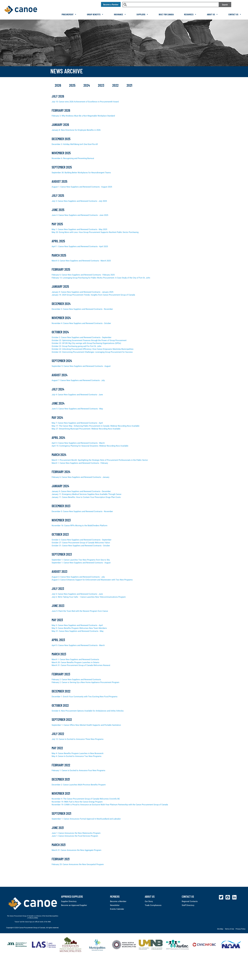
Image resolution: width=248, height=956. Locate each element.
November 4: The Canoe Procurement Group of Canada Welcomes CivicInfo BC (86, 799)
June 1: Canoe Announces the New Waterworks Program (76, 833)
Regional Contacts (190, 901)
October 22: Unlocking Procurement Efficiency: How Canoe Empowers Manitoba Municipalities (92, 349)
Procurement (67, 14)
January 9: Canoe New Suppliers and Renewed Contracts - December (81, 491)
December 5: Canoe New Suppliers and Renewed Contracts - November (82, 511)
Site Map (220, 929)
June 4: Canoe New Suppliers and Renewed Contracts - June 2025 (80, 215)
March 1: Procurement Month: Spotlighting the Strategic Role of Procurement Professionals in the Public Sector (100, 460)
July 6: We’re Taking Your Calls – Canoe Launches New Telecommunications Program (89, 597)
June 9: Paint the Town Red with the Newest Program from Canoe (80, 611)
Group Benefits (93, 14)
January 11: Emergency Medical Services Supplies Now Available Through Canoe (86, 494)
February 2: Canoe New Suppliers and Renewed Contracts (76, 679)
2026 (58, 85)
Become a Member (118, 901)
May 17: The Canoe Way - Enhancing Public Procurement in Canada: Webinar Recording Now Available (95, 426)
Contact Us (233, 14)
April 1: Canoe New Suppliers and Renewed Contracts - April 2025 (80, 246)
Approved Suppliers (72, 896)
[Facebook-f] (228, 897)
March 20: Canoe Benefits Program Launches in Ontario (75, 662)
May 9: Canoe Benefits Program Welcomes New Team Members (79, 628)
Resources (188, 14)
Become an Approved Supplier (74, 905)
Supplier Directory (68, 901)
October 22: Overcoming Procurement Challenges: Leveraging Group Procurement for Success (92, 352)
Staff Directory (188, 905)
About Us (211, 14)
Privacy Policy (240, 929)
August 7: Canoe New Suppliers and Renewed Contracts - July (78, 380)
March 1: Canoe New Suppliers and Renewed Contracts (75, 659)
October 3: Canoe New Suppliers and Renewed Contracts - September (81, 540)
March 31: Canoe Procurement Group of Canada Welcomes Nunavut (81, 665)
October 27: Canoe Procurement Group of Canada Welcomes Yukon (81, 542)
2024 (87, 85)
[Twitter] (221, 897)
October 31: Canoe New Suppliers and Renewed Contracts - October (81, 545)
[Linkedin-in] (234, 897)
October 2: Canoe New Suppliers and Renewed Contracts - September (81, 337)
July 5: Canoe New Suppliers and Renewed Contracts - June (77, 594)
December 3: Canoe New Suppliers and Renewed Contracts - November (82, 309)
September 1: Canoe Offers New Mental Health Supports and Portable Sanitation (86, 725)
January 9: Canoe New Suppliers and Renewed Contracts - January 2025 (82, 292)
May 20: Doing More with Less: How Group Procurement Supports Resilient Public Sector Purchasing (95, 232)
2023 (101, 85)
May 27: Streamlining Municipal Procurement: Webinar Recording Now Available (86, 429)
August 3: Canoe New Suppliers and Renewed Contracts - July (78, 577)
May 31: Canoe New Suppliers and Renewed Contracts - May (77, 631)
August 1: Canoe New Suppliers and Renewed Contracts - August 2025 (82, 187)
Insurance (118, 14)
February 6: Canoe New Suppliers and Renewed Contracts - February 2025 (83, 275)
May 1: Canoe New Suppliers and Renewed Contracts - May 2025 (79, 229)
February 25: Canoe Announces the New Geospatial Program (78, 864)
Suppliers (141, 14)
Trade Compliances (153, 905)
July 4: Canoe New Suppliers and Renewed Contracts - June (77, 394)
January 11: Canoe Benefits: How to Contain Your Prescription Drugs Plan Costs (86, 497)
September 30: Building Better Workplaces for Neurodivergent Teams (81, 172)
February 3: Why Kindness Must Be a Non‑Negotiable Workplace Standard (83, 116)
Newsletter (114, 905)
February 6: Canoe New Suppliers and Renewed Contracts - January (80, 477)
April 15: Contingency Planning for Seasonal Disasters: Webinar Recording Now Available (90, 446)
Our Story (149, 901)
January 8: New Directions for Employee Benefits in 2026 (76, 130)
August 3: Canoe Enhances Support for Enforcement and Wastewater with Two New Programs (92, 580)
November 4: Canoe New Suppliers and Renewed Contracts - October (81, 323)
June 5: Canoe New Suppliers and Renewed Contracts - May (77, 409)
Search (225, 4)
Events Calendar (117, 909)
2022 (115, 85)
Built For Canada (166, 14)
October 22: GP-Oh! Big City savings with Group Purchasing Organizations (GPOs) (86, 343)
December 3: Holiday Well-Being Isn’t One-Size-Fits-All (75, 144)
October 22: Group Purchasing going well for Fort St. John (76, 346)
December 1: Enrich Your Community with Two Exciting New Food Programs (84, 696)
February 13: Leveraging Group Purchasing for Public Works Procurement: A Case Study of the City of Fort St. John (101, 278)
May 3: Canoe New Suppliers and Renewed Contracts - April (77, 625)
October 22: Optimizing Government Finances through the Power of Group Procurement (89, 340)
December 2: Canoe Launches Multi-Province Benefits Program (79, 785)
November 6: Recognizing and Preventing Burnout (73, 158)
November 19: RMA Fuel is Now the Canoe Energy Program (77, 802)
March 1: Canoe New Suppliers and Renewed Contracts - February (80, 463)
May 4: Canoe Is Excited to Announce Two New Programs (76, 756)
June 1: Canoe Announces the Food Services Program (75, 836)
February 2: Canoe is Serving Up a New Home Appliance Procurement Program (85, 682)
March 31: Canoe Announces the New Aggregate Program (76, 850)
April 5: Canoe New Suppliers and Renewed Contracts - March (78, 645)
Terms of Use (229, 929)
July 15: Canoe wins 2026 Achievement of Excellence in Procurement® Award (85, 102)
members (115, 896)
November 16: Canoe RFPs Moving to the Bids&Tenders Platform (79, 525)
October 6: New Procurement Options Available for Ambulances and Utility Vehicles (88, 711)
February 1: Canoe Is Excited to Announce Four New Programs (78, 770)
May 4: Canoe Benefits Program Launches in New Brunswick (77, 753)
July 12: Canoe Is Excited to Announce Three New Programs (77, 739)
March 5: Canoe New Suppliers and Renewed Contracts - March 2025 (81, 261)
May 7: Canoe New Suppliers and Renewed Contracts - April (77, 423)
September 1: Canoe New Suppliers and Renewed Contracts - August (81, 563)
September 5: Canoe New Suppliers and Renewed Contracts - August (81, 366)
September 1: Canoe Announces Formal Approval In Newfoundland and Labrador (86, 819)
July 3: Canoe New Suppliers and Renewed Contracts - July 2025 (79, 201)
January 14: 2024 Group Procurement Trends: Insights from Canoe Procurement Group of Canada (93, 295)
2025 (72, 85)
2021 (129, 85)
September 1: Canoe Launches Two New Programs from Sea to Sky (81, 560)
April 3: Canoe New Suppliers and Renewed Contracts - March (78, 443)
